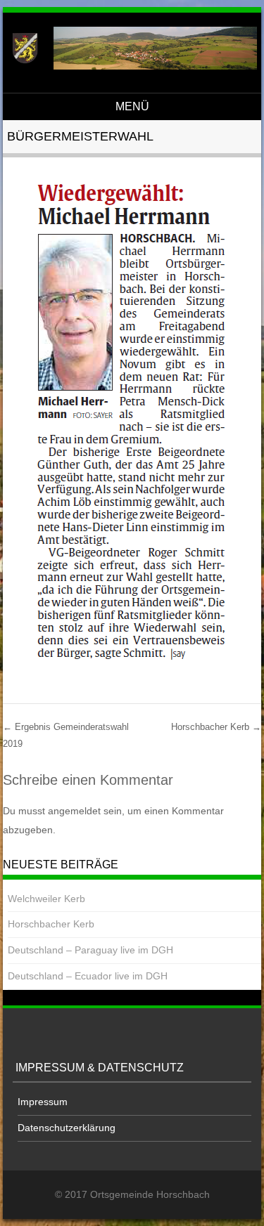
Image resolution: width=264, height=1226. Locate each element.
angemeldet (74, 810)
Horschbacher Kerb (216, 727)
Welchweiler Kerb (46, 898)
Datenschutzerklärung (66, 1127)
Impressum (43, 1101)
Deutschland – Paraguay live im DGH (90, 950)
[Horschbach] (130, 66)
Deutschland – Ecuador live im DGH (88, 976)
